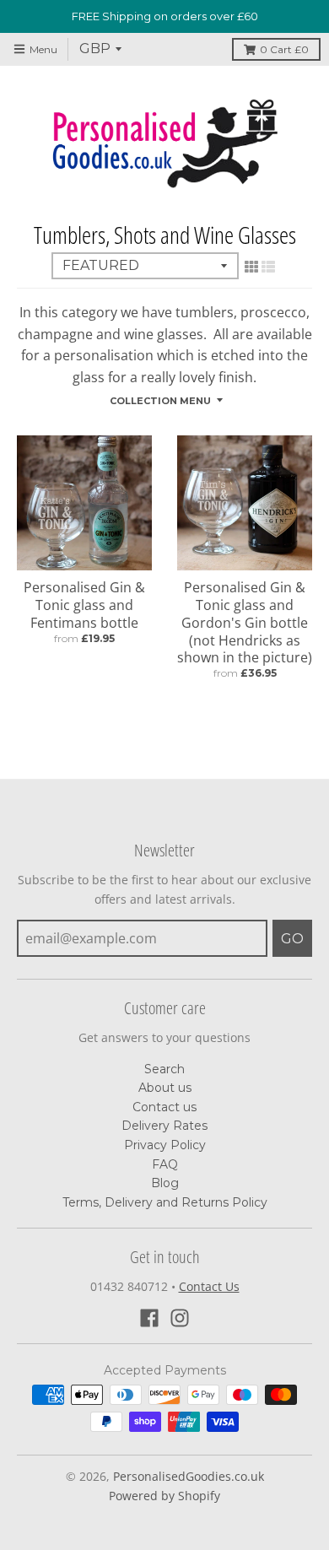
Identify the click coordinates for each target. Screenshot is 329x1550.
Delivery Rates (164, 1125)
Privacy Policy (165, 1145)
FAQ (165, 1164)
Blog (165, 1183)
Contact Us (209, 1286)
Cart (284, 49)
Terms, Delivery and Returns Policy (164, 1202)
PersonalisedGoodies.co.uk (188, 1476)
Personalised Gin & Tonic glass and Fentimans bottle (84, 605)
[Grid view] (251, 267)
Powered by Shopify (164, 1496)
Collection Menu (160, 401)
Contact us (164, 1107)
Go (292, 939)
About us (164, 1087)
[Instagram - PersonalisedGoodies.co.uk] (180, 1318)
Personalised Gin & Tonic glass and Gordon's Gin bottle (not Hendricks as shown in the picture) (244, 622)
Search (164, 1069)
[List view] (268, 267)
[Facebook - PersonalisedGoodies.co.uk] (149, 1318)
